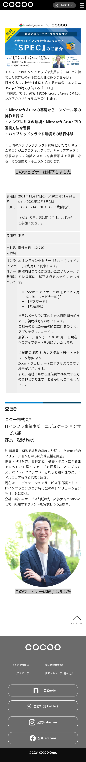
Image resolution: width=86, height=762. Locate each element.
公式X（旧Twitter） (47, 706)
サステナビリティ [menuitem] (21, 673)
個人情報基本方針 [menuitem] (54, 665)
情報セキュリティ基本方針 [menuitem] (59, 673)
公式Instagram (47, 722)
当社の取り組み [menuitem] (20, 665)
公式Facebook (47, 738)
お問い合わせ (67, 5)
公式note (50, 690)
